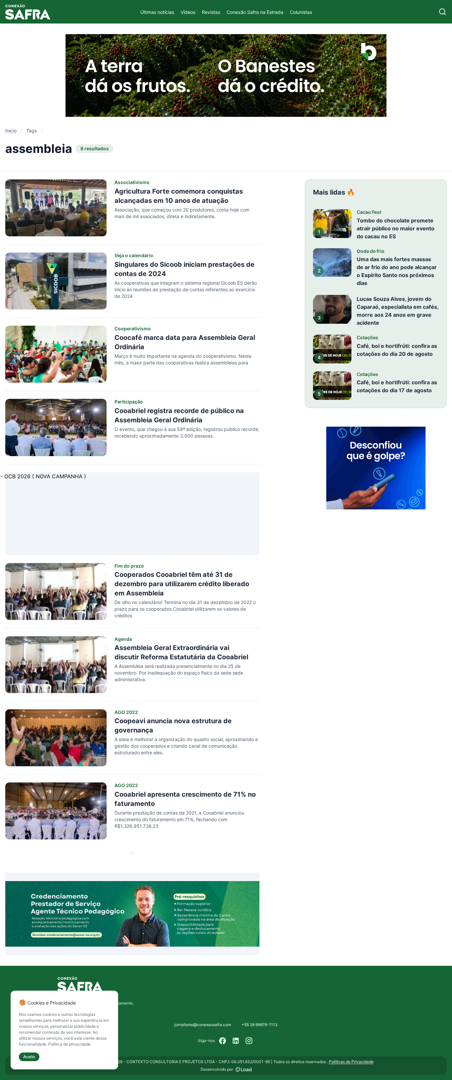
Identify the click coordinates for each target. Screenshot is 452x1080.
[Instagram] (249, 1040)
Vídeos (188, 12)
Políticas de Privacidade (351, 1061)
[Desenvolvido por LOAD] (244, 1069)
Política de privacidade (69, 1044)
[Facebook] (222, 1040)
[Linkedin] (236, 1040)
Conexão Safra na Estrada (255, 12)
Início (11, 130)
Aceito (29, 1056)
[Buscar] (442, 12)
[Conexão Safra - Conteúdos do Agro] (27, 12)
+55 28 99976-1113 (260, 1024)
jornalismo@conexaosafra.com (202, 1024)
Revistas (211, 12)
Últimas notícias (157, 12)
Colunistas (301, 12)
